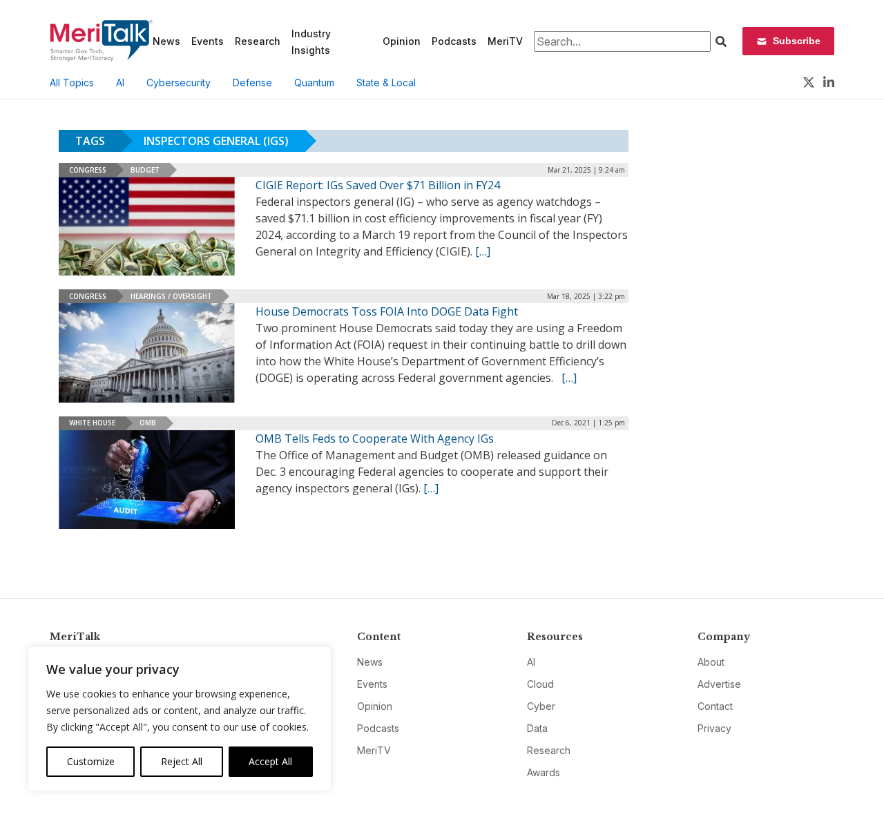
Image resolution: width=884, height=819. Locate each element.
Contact (715, 706)
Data (537, 728)
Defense (252, 82)
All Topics (72, 82)
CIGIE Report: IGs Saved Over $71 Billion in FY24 (378, 185)
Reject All (181, 761)
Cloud (540, 684)
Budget (145, 170)
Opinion (402, 41)
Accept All (270, 761)
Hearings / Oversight (171, 296)
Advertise (719, 684)
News (166, 41)
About (711, 662)
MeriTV (505, 41)
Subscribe (796, 40)
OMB (148, 422)
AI (120, 82)
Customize (91, 761)
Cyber (541, 706)
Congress (87, 170)
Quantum (314, 82)
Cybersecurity (178, 82)
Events (207, 41)
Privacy (714, 728)
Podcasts (454, 41)
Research (257, 41)
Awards (543, 772)
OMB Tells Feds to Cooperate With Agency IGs (375, 438)
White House (92, 422)
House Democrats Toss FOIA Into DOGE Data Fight (387, 311)
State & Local (386, 82)
